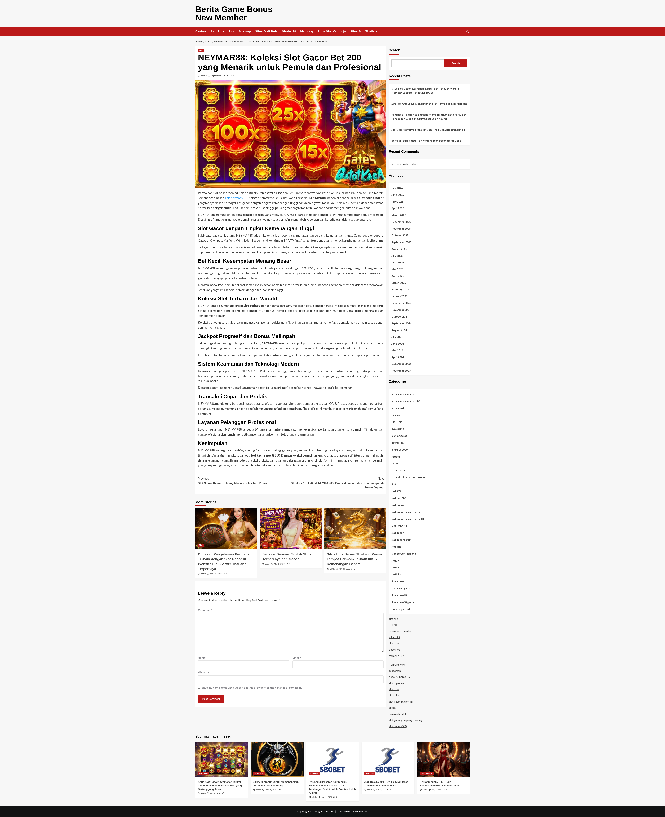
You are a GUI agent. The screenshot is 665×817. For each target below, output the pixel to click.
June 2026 (397, 194)
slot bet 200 (398, 498)
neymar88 (397, 442)
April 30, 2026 (344, 569)
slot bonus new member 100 (408, 518)
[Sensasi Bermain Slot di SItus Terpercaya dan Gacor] (291, 528)
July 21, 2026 (326, 797)
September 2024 (401, 323)
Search (394, 50)
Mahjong (306, 31)
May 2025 (397, 269)
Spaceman (397, 581)
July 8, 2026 (381, 790)
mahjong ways (397, 664)
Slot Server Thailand (403, 553)
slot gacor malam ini (401, 701)
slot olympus (396, 683)
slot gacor (397, 532)
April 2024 (397, 357)
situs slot (394, 695)
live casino (397, 428)
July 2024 (397, 336)
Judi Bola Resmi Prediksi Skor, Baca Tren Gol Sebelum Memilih (428, 129)
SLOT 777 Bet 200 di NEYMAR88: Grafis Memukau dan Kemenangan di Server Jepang (337, 483)
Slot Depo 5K (399, 525)
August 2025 (399, 248)
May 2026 (397, 201)
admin (204, 75)
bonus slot (397, 408)
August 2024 (399, 330)
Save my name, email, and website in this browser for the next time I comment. (252, 687)
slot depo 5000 (398, 726)
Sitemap (245, 31)
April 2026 (397, 208)
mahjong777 (396, 655)
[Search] (468, 31)
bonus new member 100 (405, 401)
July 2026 (397, 188)
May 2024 (397, 350)
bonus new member (403, 394)
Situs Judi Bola (266, 31)
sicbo (394, 463)
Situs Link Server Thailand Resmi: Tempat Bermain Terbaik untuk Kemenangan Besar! (355, 559)
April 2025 (397, 275)
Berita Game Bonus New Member (234, 13)
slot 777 (396, 491)
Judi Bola (217, 31)
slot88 (395, 567)
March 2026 (398, 215)
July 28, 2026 (270, 790)
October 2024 (400, 316)
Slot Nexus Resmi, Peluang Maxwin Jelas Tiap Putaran (233, 481)
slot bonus (397, 505)
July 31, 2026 (215, 793)
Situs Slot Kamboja (331, 31)
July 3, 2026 (436, 790)
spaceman (395, 670)
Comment (205, 610)
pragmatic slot (397, 713)
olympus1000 (399, 449)
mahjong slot (399, 435)
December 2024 (401, 303)
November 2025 (401, 228)
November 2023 (401, 370)
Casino (200, 31)
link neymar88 (234, 198)
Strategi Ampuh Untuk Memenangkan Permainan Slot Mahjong (429, 103)
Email (296, 657)
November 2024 (401, 309)
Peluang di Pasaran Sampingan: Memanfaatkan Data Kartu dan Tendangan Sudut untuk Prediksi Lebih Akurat (428, 116)
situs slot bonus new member (409, 477)
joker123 (394, 637)
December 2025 (401, 221)
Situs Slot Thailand (364, 31)
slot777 (396, 560)
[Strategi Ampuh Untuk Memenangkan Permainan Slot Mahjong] (277, 759)
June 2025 (397, 262)
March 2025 (398, 282)
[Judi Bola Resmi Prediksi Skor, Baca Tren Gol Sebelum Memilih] (388, 759)
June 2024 (397, 343)
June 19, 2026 (216, 574)
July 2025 (397, 255)
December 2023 (401, 363)
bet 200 (393, 625)
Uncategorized (400, 609)
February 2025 (400, 289)
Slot (231, 31)
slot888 (396, 574)
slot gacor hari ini (401, 539)
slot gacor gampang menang (405, 720)
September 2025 (401, 242)
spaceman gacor (401, 588)
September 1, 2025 (219, 75)
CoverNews (344, 811)
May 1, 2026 (279, 564)
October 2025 (400, 235)
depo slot (394, 649)
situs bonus (398, 470)
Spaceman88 (399, 595)
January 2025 (399, 296)
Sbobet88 (289, 31)
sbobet (395, 456)
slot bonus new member (405, 512)
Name (202, 657)
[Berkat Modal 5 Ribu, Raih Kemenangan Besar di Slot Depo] (443, 759)
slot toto (394, 643)
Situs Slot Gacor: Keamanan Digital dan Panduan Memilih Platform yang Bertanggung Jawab (425, 90)
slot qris (396, 546)
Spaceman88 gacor (402, 602)
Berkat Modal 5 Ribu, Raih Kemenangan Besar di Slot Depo (426, 140)
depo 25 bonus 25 (399, 676)
